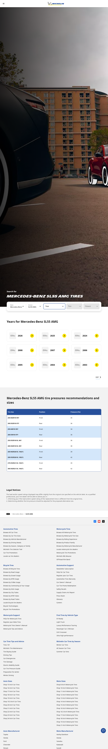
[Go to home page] (55, 3)
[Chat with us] (103, 730)
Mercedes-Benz (17, 514)
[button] (23, 306)
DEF (97, 377)
